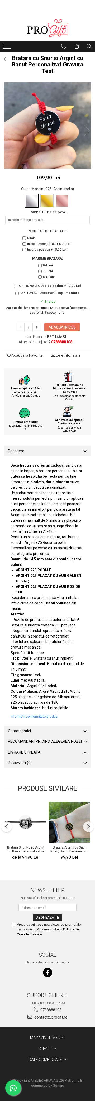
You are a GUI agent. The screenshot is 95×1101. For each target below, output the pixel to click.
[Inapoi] (4, 59)
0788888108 (50, 1010)
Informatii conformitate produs (34, 716)
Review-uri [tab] (20, 762)
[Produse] (7, 48)
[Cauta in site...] (89, 46)
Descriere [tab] (16, 451)
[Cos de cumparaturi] (76, 46)
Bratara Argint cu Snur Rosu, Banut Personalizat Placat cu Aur (69, 849)
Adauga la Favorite (26, 355)
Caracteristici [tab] (19, 731)
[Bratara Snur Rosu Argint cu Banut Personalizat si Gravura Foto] (25, 821)
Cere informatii (67, 355)
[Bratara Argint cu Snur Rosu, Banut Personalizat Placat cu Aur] (69, 822)
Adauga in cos (62, 327)
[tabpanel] (47, 125)
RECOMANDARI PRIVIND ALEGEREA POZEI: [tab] (45, 741)
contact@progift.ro (50, 1017)
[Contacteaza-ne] (63, 46)
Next (87, 130)
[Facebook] (47, 972)
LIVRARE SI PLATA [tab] (24, 752)
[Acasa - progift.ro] (47, 28)
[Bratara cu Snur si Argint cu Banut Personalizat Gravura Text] (47, 125)
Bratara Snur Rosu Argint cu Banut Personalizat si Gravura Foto (25, 849)
